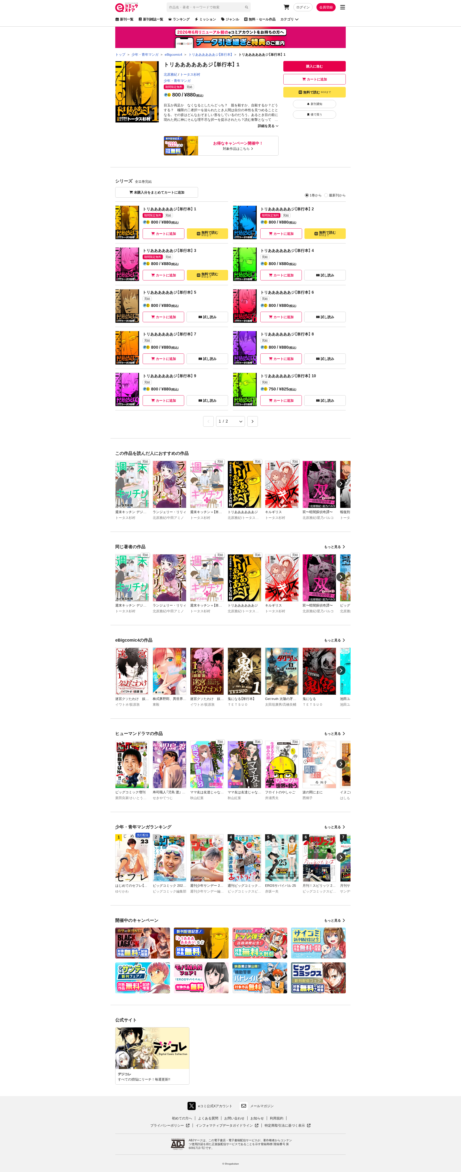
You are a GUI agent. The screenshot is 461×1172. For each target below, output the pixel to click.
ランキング (181, 19)
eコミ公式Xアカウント (211, 1107)
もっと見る (332, 547)
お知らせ (257, 1118)
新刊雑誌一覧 (153, 19)
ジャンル (232, 19)
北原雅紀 (170, 74)
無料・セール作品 (262, 19)
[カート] (286, 7)
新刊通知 (316, 104)
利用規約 (276, 1118)
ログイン (303, 7)
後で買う (316, 114)
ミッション (207, 19)
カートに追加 (317, 79)
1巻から (316, 195)
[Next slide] (341, 483)
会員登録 (326, 7)
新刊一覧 (126, 19)
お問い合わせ (234, 1118)
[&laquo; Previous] (208, 421)
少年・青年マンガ (177, 81)
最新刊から (337, 195)
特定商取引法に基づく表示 (288, 1125)
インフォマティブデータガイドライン (224, 1125)
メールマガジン (262, 1106)
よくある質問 (208, 1118)
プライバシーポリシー (170, 1125)
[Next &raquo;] (252, 421)
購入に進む (314, 66)
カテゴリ (287, 19)
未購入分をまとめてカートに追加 (159, 192)
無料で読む (317, 92)
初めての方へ (182, 1118)
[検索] (247, 7)
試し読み (327, 275)
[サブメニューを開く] (343, 7)
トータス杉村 (190, 74)
